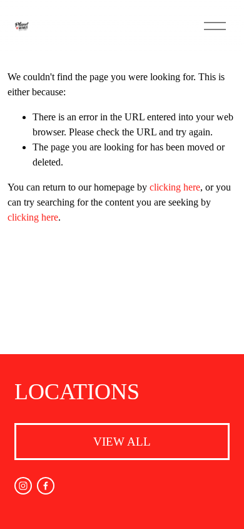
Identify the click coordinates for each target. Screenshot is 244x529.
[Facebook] (45, 486)
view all (122, 441)
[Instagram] (23, 486)
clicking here (175, 187)
